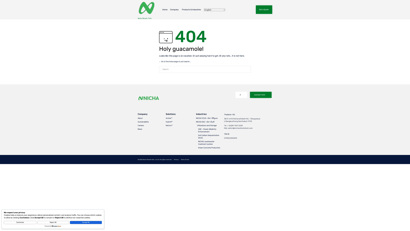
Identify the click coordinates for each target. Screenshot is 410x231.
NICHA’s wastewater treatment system (206, 143)
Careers (141, 125)
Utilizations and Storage (207, 125)
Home (165, 9)
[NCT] (146, 8)
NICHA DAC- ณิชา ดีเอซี (205, 122)
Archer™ (169, 118)
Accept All (85, 222)
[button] (264, 9)
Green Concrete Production (209, 148)
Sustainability (143, 122)
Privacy (176, 159)
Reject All (53, 222)
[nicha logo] (149, 104)
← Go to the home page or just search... (175, 62)
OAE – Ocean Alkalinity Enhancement (207, 130)
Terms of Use (185, 159)
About (140, 118)
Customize (20, 222)
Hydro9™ (169, 122)
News (140, 129)
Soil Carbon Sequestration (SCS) (208, 136)
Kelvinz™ (169, 125)
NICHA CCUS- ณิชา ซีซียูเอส (207, 118)
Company (174, 9)
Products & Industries (191, 9)
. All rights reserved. (165, 159)
